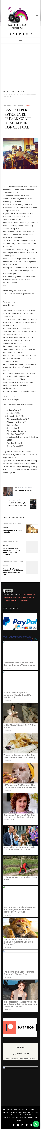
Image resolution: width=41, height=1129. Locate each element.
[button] (36, 1124)
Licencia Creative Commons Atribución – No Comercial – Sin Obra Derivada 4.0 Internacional (19, 597)
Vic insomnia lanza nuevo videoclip (12, 531)
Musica (28, 105)
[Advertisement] (20, 65)
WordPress (20, 1120)
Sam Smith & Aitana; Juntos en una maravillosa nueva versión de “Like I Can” (13, 572)
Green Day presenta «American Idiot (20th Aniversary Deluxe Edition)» (11, 551)
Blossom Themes (22, 1117)
